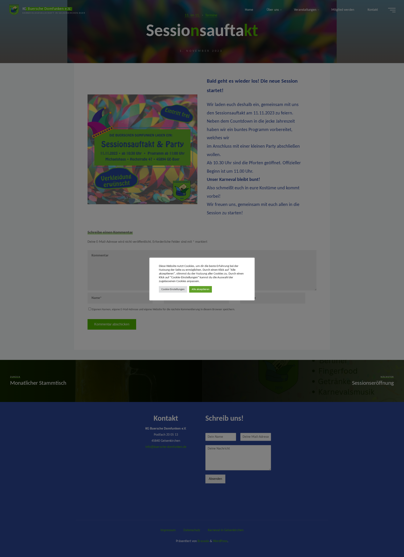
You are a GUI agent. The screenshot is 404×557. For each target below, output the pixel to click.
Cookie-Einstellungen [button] (173, 289)
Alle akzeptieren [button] (200, 289)
